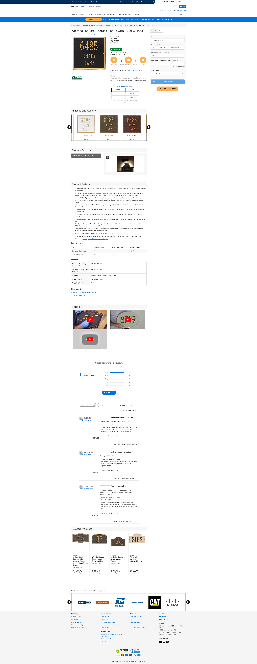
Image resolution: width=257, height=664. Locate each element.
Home (73, 25)
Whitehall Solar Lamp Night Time (83, 155)
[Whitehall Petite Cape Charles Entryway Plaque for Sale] (99, 543)
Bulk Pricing (163, 10)
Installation (74, 619)
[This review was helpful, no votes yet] (133, 444)
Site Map (133, 625)
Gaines (75, 555)
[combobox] (106, 405)
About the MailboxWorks (138, 616)
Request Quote (76, 616)
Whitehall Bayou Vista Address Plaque (117, 559)
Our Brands (135, 14)
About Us (170, 10)
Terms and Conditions (108, 622)
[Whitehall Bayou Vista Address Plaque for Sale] (118, 543)
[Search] (174, 6)
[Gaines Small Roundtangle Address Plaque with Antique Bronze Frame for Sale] (80, 543)
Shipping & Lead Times (108, 625)
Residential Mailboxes (78, 14)
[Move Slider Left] (69, 127)
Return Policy (105, 616)
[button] (182, 6)
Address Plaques (109, 14)
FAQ (131, 619)
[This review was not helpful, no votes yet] (136, 444)
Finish (153, 37)
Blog (185, 10)
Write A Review (109, 393)
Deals (182, 14)
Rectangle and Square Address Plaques (95, 239)
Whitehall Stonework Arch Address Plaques (136, 559)
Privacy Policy (105, 619)
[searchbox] (86, 404)
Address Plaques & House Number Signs (110, 25)
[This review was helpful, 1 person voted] (133, 521)
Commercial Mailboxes (94, 14)
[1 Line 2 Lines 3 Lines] (168, 56)
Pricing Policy (105, 627)
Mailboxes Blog (135, 622)
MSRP (117, 19)
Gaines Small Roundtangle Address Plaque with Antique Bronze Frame (80, 561)
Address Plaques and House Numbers (87, 25)
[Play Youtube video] (90, 319)
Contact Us (178, 10)
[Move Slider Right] (148, 127)
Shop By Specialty (77, 625)
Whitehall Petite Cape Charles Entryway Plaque (98, 559)
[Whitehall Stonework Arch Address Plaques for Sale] (137, 543)
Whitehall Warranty (77, 295)
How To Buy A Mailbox (78, 627)
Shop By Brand (76, 622)
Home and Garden (124, 14)
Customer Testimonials (137, 627)
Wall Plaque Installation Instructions (82, 292)
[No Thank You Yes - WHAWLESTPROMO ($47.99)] (168, 73)
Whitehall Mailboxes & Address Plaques (85, 34)
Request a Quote (94, 19)
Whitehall (94, 555)
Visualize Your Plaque (167, 89)
